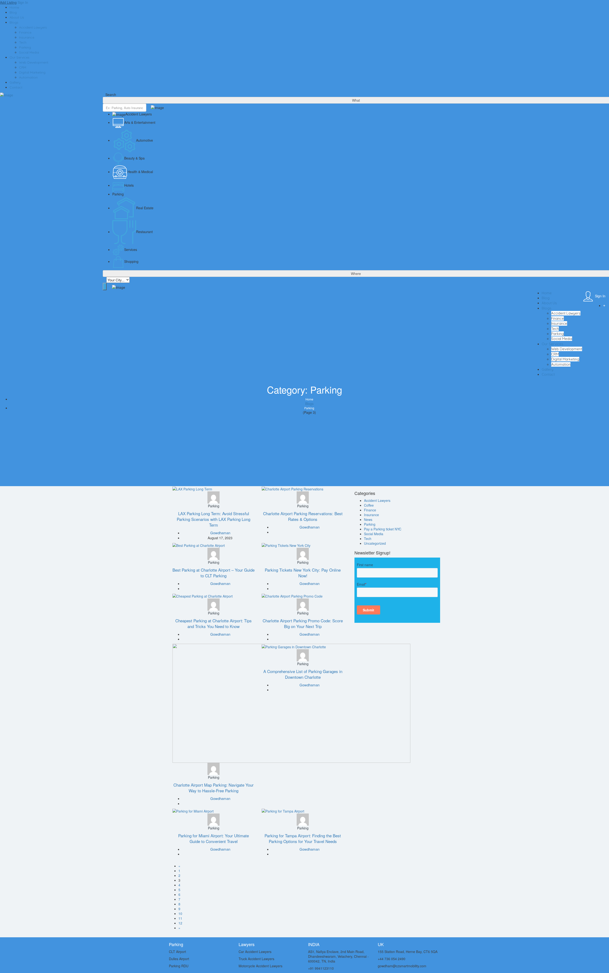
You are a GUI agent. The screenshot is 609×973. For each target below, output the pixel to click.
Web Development (33, 62)
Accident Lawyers (33, 27)
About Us (17, 17)
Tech (22, 42)
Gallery (15, 82)
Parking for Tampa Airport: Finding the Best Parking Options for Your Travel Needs (303, 838)
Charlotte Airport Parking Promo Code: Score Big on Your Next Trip (303, 623)
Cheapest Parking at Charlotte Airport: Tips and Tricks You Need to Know (213, 623)
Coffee (369, 505)
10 (180, 913)
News (368, 519)
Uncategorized (375, 543)
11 (180, 918)
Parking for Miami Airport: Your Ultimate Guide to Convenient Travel (213, 838)
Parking (25, 47)
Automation (28, 77)
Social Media (29, 52)
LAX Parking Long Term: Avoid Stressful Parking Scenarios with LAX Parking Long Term (213, 519)
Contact (16, 87)
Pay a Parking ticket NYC (382, 529)
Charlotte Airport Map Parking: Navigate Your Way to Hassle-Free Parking (213, 787)
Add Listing (8, 2)
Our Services (19, 57)
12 (180, 923)
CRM (22, 67)
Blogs (14, 22)
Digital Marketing (32, 72)
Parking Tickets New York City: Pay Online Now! (303, 573)
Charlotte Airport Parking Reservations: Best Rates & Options (303, 516)
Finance (25, 32)
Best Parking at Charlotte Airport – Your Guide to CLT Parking (213, 573)
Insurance (26, 37)
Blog (13, 12)
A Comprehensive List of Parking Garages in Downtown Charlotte (302, 674)
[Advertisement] (304, 450)
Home (14, 7)
